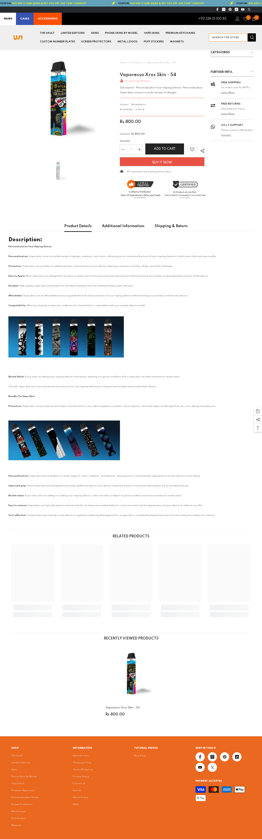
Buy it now (162, 162)
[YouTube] (242, 9)
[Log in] (237, 19)
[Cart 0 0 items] (254, 19)
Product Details (78, 226)
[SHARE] (200, 150)
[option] (57, 99)
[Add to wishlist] (192, 149)
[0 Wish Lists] (246, 19)
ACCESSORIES (48, 18)
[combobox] (228, 37)
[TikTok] (236, 9)
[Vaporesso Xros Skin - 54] (131, 674)
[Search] (232, 37)
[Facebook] (217, 9)
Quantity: (125, 141)
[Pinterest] (230, 9)
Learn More (228, 92)
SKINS (8, 18)
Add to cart (165, 149)
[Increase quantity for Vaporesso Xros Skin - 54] (139, 149)
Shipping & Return (171, 226)
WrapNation (138, 104)
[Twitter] (249, 9)
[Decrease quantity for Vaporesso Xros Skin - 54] (123, 149)
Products (136, 62)
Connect (226, 135)
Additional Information (123, 226)
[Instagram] (223, 9)
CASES (24, 18)
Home (123, 62)
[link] (32, 607)
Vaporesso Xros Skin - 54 (122, 707)
